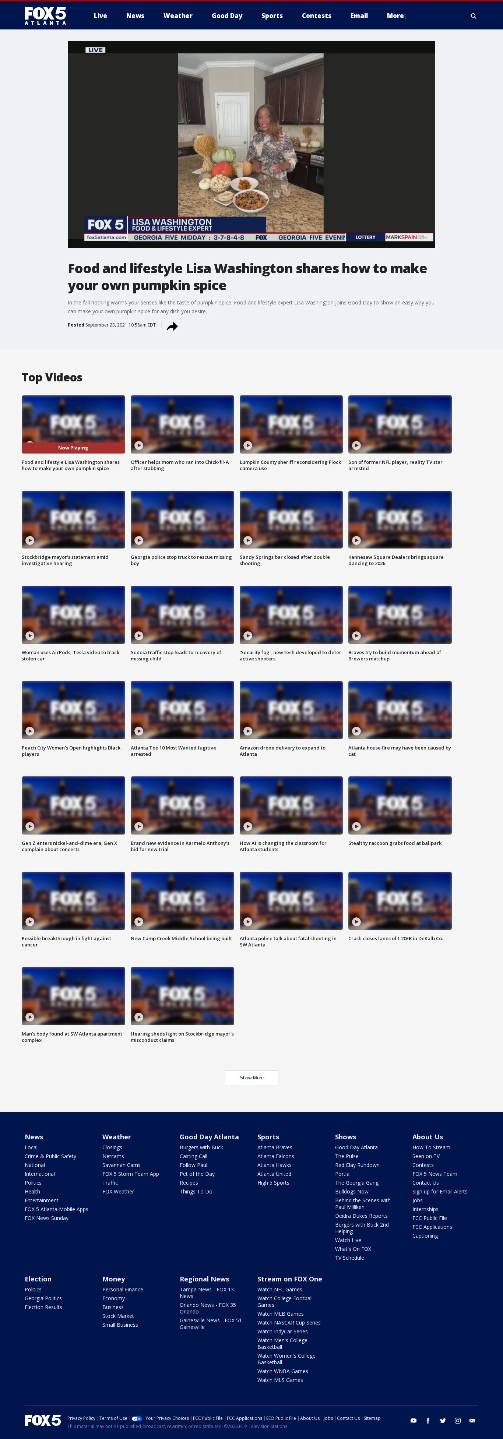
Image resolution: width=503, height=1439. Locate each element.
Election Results (43, 1307)
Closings (112, 1147)
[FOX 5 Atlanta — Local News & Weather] (49, 16)
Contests (423, 1164)
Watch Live (348, 1240)
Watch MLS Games (280, 1379)
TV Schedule (349, 1257)
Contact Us (425, 1182)
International (40, 1173)
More (395, 15)
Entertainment (42, 1200)
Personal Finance (122, 1289)
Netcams (113, 1156)
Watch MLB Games (280, 1313)
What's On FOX (353, 1248)
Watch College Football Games (285, 1301)
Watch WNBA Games (282, 1371)
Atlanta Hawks (274, 1164)
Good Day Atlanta (209, 1136)
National (35, 1164)
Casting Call (193, 1156)
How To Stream (431, 1147)
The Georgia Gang (357, 1182)
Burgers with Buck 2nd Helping (362, 1228)
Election (38, 1278)
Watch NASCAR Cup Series (289, 1322)
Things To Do (196, 1191)
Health (32, 1191)
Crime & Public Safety (50, 1156)
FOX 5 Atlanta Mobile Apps (56, 1209)
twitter (443, 1420)
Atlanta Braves (274, 1147)
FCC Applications (432, 1226)
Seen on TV (426, 1156)
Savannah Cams (121, 1164)
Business (113, 1307)
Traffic (110, 1182)
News (34, 1136)
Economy (113, 1298)
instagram (458, 1420)
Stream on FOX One (289, 1278)
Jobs (417, 1200)
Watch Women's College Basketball (286, 1359)
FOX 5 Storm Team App (130, 1173)
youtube (413, 1420)
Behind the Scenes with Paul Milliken (363, 1203)
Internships (425, 1209)
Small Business (120, 1324)
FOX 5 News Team (434, 1173)
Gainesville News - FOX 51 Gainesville (211, 1323)
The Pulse (347, 1156)
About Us (427, 1136)
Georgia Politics (43, 1298)
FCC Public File (429, 1217)
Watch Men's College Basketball (282, 1343)
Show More (252, 1077)
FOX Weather (118, 1191)
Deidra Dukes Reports (361, 1215)
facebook (428, 1420)
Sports (268, 1136)
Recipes (189, 1182)
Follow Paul (193, 1164)
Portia (342, 1173)
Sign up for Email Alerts (440, 1191)
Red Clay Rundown (357, 1164)
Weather (116, 1136)
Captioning (425, 1235)
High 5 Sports (273, 1182)
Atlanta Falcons (275, 1156)
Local (31, 1147)
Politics (33, 1182)
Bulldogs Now (352, 1191)
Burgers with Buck (201, 1147)
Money (113, 1278)
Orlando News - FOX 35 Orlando (208, 1308)
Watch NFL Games (279, 1289)
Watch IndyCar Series (282, 1331)
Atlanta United (274, 1173)
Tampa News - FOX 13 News (207, 1292)
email (472, 1420)
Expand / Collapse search (473, 15)
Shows (345, 1136)
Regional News (204, 1278)
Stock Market (118, 1315)
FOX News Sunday (46, 1217)
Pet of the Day (197, 1173)
